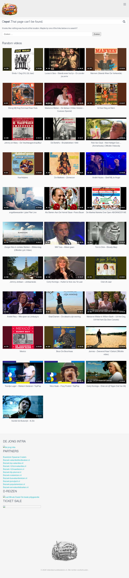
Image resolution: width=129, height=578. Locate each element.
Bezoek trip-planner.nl (12, 472)
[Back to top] (122, 570)
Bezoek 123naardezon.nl (13, 469)
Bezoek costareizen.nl (12, 475)
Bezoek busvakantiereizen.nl (15, 478)
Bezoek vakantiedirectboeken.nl (16, 460)
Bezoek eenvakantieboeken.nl (15, 487)
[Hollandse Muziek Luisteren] (9, 9)
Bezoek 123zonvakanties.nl (14, 466)
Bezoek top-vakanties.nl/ (13, 463)
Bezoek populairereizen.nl (14, 484)
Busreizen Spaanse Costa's (14, 457)
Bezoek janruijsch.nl (11, 481)
